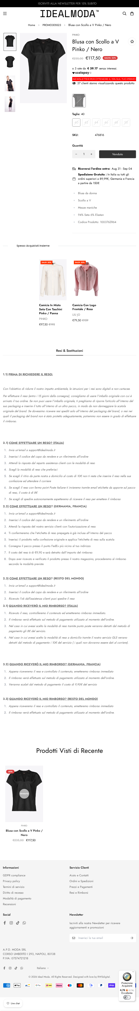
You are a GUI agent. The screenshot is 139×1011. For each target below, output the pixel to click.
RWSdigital (104, 977)
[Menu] (133, 972)
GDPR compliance (14, 875)
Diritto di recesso (13, 893)
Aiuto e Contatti (79, 875)
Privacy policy (11, 881)
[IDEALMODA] (69, 13)
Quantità (77, 146)
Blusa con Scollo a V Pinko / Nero (24, 833)
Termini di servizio (13, 887)
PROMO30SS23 (52, 25)
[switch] (127, 997)
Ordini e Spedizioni (81, 881)
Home (31, 25)
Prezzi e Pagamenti (81, 887)
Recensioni (9, 904)
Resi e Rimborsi (79, 893)
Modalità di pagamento (17, 898)
